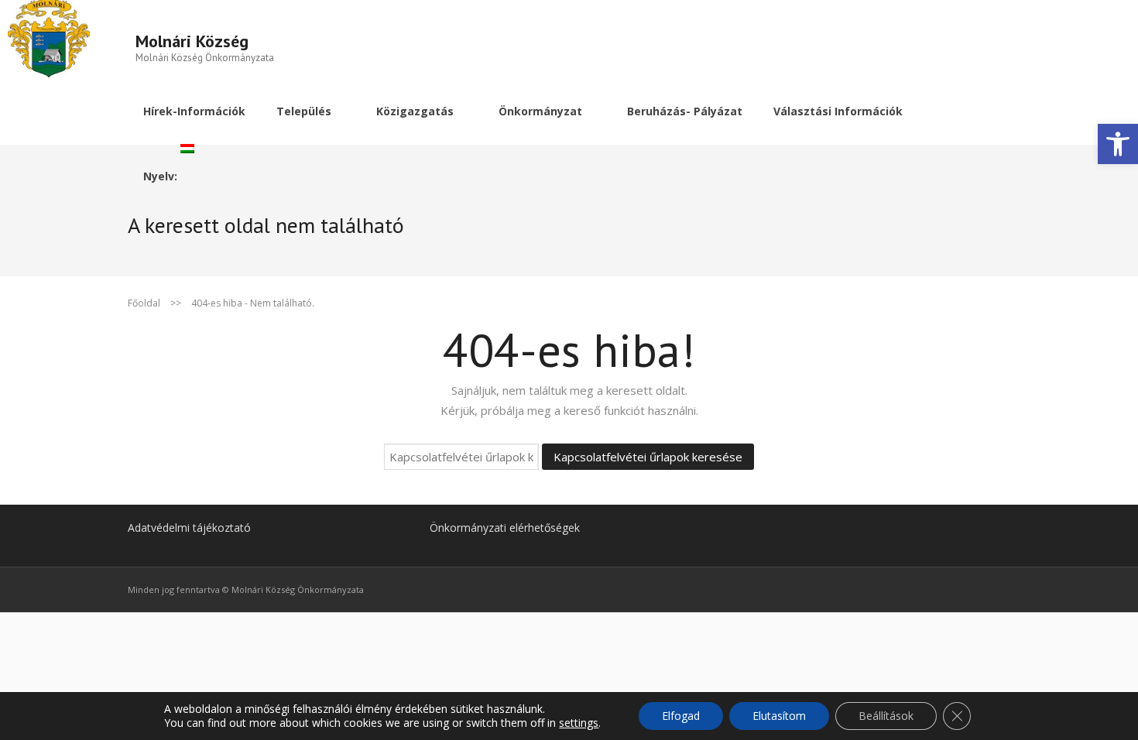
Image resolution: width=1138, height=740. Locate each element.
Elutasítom (779, 715)
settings (578, 723)
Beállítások (886, 715)
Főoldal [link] (144, 303)
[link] (1118, 144)
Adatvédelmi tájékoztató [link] (189, 527)
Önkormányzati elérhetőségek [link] (505, 527)
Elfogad (681, 715)
